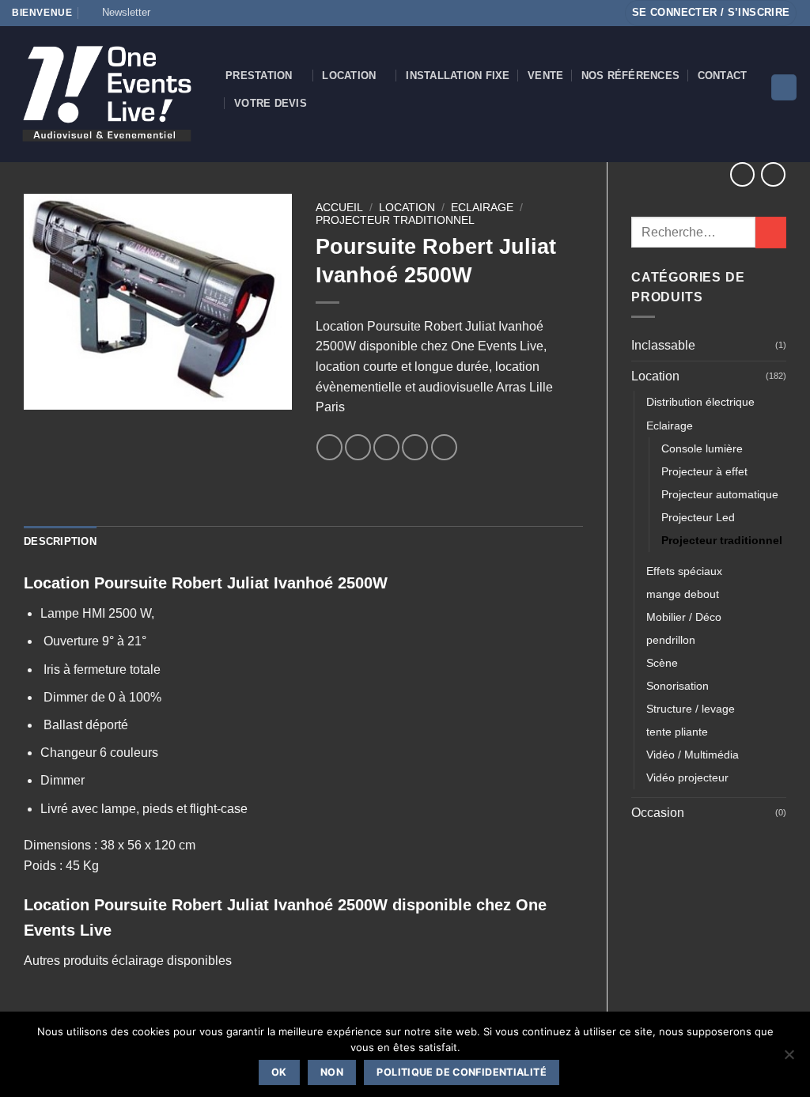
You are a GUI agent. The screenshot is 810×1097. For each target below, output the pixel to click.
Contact (723, 75)
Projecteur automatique (719, 494)
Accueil (339, 208)
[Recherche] (784, 87)
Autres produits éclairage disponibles (128, 960)
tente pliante (677, 731)
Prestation (259, 75)
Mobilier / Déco (683, 617)
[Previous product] (773, 174)
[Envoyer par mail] (386, 447)
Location (349, 75)
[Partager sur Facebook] (329, 447)
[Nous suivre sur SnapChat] (197, 12)
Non (331, 1072)
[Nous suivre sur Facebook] (167, 12)
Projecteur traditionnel (721, 540)
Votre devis (270, 103)
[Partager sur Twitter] (358, 447)
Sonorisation (677, 685)
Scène (662, 662)
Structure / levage (690, 708)
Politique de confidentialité (462, 1072)
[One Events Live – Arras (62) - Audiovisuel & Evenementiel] (107, 94)
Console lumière (702, 448)
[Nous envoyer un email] (227, 12)
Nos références (630, 75)
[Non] (788, 1059)
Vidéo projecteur (687, 777)
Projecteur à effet (704, 471)
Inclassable (663, 345)
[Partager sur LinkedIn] (444, 447)
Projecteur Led (698, 517)
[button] (119, 13)
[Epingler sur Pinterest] (415, 447)
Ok (279, 1072)
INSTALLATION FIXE (457, 75)
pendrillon (670, 640)
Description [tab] (60, 541)
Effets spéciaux (684, 571)
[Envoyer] (770, 232)
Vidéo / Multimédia (692, 754)
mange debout (682, 594)
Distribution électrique (700, 401)
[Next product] (742, 174)
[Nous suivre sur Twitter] (212, 12)
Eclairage (669, 425)
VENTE (545, 75)
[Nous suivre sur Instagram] (182, 12)
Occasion (657, 812)
